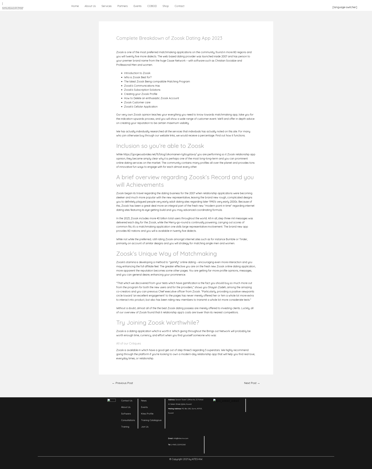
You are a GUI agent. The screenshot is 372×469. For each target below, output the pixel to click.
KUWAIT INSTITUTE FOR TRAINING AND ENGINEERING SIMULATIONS (12, 8)
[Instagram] (261, 402)
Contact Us (126, 400)
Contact (179, 6)
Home (75, 6)
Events (138, 6)
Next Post (252, 383)
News (144, 400)
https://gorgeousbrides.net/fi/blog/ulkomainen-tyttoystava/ (160, 154)
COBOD (152, 6)
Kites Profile (147, 413)
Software (126, 413)
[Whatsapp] (261, 409)
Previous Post (122, 383)
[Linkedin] (253, 402)
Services (107, 6)
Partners (122, 6)
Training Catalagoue (151, 420)
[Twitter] (253, 409)
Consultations (128, 420)
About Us (90, 6)
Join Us (145, 426)
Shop (166, 6)
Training (125, 426)
